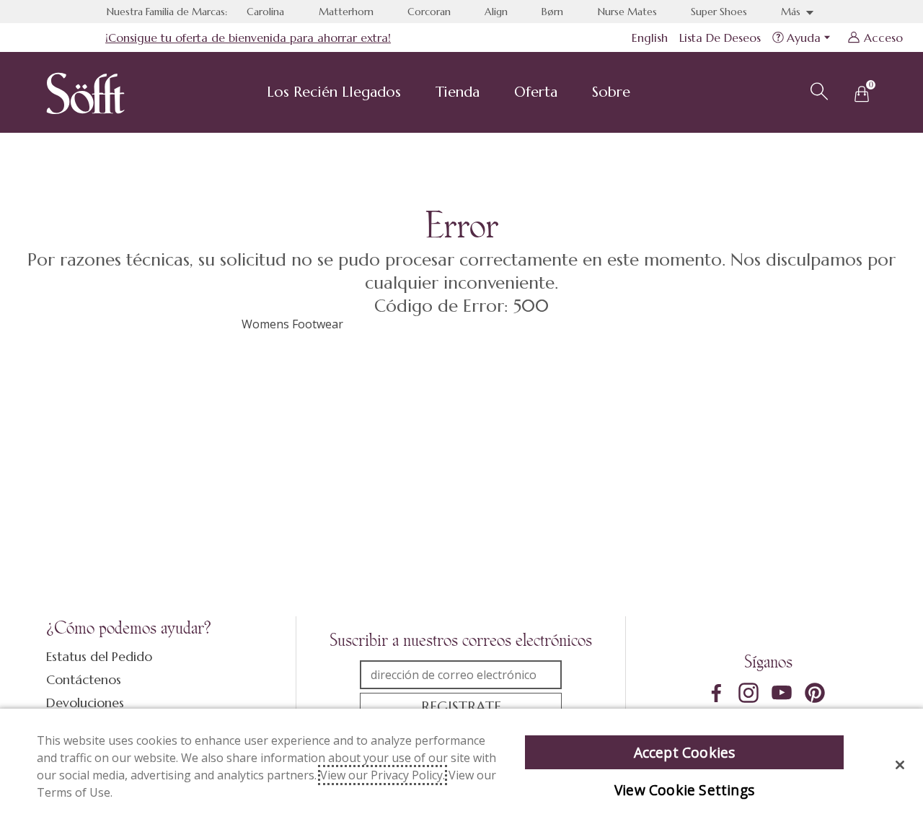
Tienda (458, 92)
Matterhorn (346, 11)
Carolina (265, 11)
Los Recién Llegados (334, 92)
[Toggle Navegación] (412, 93)
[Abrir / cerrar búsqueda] (817, 89)
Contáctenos (83, 679)
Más (792, 11)
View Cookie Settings (684, 790)
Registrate (461, 707)
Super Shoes (719, 11)
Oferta (535, 92)
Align (496, 11)
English (650, 37)
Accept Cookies (685, 752)
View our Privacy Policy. (382, 775)
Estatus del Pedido (99, 656)
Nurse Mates (627, 11)
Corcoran (429, 11)
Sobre (611, 92)
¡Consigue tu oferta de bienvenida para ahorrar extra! (248, 37)
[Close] (900, 765)
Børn (552, 11)
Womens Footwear (292, 324)
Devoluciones (85, 702)
